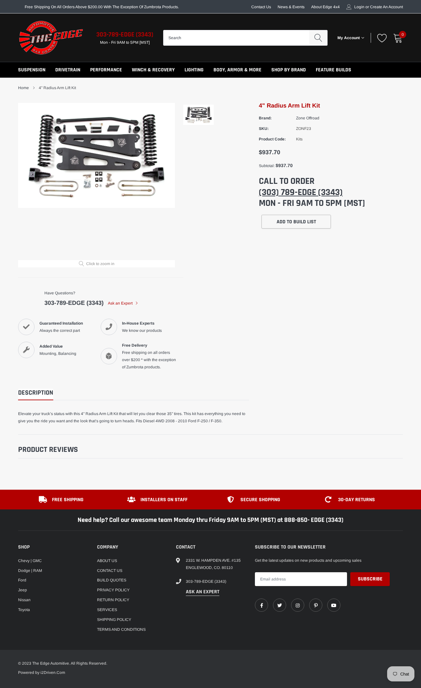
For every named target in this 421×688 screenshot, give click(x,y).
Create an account (386, 7)
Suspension (31, 69)
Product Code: (272, 139)
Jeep (22, 590)
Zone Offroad (307, 118)
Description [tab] (35, 393)
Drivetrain (67, 69)
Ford (22, 580)
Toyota (24, 609)
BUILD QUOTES (111, 580)
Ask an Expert (121, 303)
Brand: (265, 118)
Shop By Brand (288, 69)
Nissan (24, 600)
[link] (261, 605)
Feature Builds (333, 69)
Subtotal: (267, 165)
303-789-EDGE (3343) (124, 34)
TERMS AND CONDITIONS (121, 629)
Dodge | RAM (30, 570)
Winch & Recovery (153, 69)
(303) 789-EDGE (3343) (301, 192)
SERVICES (107, 609)
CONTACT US (109, 570)
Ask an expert (202, 591)
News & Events (291, 7)
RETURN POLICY (113, 600)
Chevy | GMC (30, 560)
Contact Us (261, 7)
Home (23, 88)
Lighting (194, 69)
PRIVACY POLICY (113, 590)
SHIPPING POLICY (114, 619)
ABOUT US (107, 560)
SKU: (264, 128)
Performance (106, 69)
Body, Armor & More (237, 69)
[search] (318, 37)
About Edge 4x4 (325, 7)
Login (359, 7)
